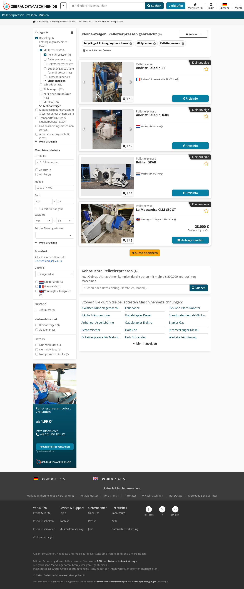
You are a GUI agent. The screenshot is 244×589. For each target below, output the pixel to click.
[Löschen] (130, 43)
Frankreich (52, 286)
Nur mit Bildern (50, 345)
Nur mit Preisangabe (51, 209)
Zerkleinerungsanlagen (57, 95)
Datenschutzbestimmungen (112, 581)
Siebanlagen (54, 89)
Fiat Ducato (175, 495)
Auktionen (47, 329)
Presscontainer (59, 76)
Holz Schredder (135, 337)
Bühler (45, 174)
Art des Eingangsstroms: (49, 228)
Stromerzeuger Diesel (183, 330)
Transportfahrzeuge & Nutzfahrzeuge (52, 120)
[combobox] (54, 274)
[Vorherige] (84, 82)
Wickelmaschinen (152, 495)
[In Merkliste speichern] (206, 69)
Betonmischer (90, 330)
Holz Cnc (131, 330)
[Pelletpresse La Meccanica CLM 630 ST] (107, 223)
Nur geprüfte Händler (54, 354)
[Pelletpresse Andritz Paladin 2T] (107, 82)
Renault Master (89, 495)
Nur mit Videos (50, 349)
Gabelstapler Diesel (138, 315)
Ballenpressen (59, 59)
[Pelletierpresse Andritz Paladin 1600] (107, 129)
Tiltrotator (130, 495)
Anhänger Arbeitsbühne (97, 323)
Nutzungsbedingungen (144, 581)
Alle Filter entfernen (98, 50)
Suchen (155, 6)
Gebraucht (47, 309)
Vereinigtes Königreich (55, 293)
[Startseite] (34, 21)
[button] (238, 5)
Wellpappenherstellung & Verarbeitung (50, 495)
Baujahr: (40, 214)
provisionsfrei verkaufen (55, 446)
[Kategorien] (63, 5)
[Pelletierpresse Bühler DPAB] (107, 176)
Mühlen (44, 15)
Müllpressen (54, 50)
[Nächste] (130, 82)
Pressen (31, 15)
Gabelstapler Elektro (139, 323)
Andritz (45, 169)
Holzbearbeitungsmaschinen (56, 128)
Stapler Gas (176, 323)
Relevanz (194, 34)
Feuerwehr (132, 308)
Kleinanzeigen (49, 325)
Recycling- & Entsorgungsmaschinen (53, 41)
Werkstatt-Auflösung (182, 337)
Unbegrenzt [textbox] (46, 274)
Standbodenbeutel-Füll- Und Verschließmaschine (202, 315)
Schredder (53, 84)
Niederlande (53, 281)
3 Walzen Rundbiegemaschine (101, 308)
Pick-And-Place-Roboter (184, 308)
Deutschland (48, 260)
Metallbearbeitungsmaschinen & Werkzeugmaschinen (57, 111)
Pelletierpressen (13, 15)
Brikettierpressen (60, 64)
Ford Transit (111, 495)
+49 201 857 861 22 (53, 479)
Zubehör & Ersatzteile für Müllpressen (61, 70)
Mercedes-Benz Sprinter (202, 495)
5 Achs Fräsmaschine (95, 315)
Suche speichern (146, 253)
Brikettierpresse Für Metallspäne (103, 337)
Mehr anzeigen (146, 343)
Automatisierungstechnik (54, 136)
